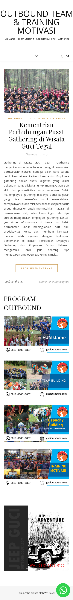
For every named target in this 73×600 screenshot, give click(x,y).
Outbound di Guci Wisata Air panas (36, 118)
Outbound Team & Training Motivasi (36, 22)
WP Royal (49, 593)
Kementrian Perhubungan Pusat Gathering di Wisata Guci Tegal (36, 135)
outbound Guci (14, 281)
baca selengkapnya (36, 268)
